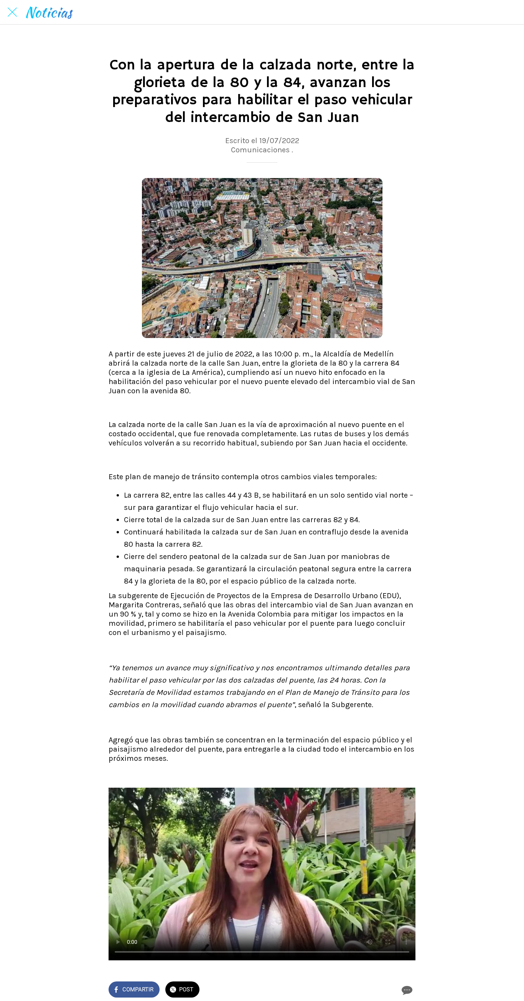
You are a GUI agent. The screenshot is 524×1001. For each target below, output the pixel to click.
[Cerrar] (12, 12)
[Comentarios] (406, 990)
